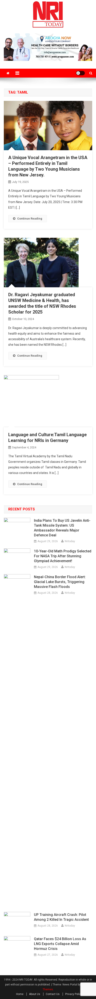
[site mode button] (80, 73)
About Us (34, 994)
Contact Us (53, 994)
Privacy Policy (73, 994)
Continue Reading (29, 218)
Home (19, 994)
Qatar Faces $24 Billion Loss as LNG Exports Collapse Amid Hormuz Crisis (60, 944)
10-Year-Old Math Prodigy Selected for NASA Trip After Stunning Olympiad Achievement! (62, 556)
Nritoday (70, 541)
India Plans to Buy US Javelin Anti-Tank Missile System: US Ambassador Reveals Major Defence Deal (62, 527)
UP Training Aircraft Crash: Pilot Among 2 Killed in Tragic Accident (61, 917)
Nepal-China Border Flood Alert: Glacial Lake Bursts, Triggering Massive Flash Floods (60, 582)
